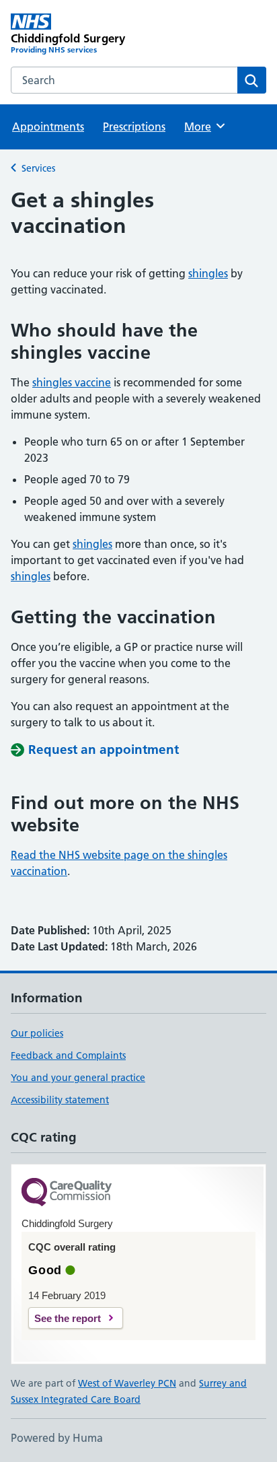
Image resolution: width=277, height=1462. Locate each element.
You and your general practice (78, 1078)
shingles (208, 273)
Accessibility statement (60, 1100)
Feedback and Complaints (68, 1055)
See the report (67, 1318)
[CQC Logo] (67, 1193)
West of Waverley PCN (127, 1383)
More (203, 126)
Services (38, 168)
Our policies (37, 1033)
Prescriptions (134, 126)
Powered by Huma (57, 1437)
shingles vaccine (71, 382)
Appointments (48, 126)
